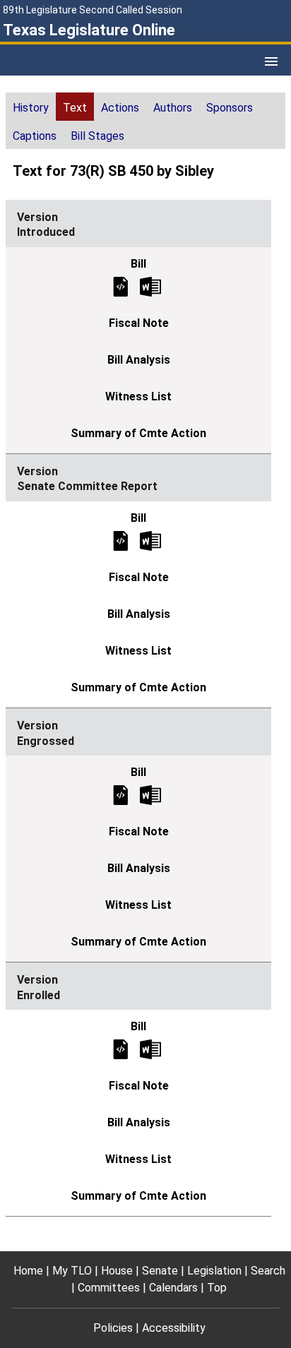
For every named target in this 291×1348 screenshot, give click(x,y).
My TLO (72, 1270)
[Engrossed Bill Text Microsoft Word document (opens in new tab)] (150, 794)
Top (217, 1287)
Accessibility (174, 1328)
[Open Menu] (271, 61)
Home (28, 1270)
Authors (172, 107)
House (117, 1270)
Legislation (214, 1270)
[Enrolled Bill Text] (120, 1049)
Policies (113, 1328)
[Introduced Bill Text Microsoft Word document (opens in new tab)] (150, 285)
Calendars (173, 1287)
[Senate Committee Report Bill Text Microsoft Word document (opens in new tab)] (150, 540)
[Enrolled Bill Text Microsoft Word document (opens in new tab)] (150, 1049)
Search (268, 1270)
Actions (120, 107)
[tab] (31, 107)
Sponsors (229, 107)
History (31, 107)
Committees (109, 1287)
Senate (160, 1270)
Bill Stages (97, 136)
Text (75, 107)
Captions (35, 136)
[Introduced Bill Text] (120, 285)
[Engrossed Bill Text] (120, 794)
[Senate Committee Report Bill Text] (120, 540)
